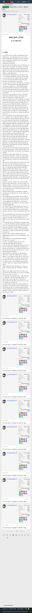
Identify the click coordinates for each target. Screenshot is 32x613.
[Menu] (4, 1)
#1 (29, 34)
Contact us (5, 608)
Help (26, 608)
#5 (29, 394)
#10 (29, 525)
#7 (29, 446)
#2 (29, 315)
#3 (29, 342)
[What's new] (28, 1)
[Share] (27, 34)
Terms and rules (12, 608)
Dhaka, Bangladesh (25, 23)
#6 (29, 420)
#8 (29, 472)
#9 (29, 499)
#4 (29, 368)
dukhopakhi (6, 11)
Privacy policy (20, 608)
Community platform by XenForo (15, 611)
